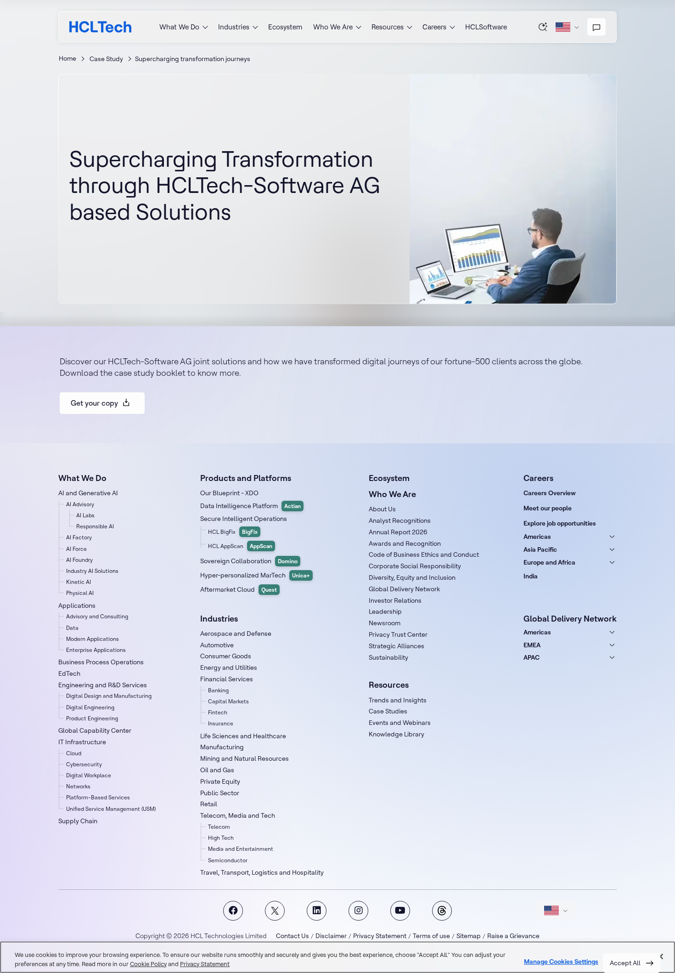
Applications (77, 605)
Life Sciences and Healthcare (243, 736)
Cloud (73, 753)
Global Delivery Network (404, 589)
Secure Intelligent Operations (243, 519)
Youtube (400, 911)
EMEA (531, 645)
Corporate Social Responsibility (415, 566)
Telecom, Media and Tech (237, 815)
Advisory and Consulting (97, 616)
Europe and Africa (549, 562)
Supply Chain (77, 821)
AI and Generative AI (88, 493)
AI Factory (79, 537)
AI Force (76, 548)
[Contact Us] (596, 27)
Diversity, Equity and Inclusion (412, 577)
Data (72, 627)
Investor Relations (395, 600)
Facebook (233, 911)
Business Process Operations (101, 662)
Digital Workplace (88, 775)
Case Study (106, 59)
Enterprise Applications (96, 649)
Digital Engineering (90, 707)
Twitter (275, 911)
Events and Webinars (400, 722)
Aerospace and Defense (235, 633)
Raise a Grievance (513, 936)
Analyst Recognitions (400, 520)
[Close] (660, 956)
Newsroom (384, 623)
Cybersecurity (84, 764)
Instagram (358, 911)
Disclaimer (331, 936)
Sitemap (468, 936)
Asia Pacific (540, 549)
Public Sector (219, 793)
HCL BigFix (233, 531)
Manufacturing (222, 747)
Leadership (385, 611)
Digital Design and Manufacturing (109, 695)
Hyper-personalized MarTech (255, 575)
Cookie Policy (148, 963)
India (530, 576)
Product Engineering (92, 718)
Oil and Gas (217, 770)
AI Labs (85, 515)
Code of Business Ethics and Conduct (424, 554)
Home (67, 58)
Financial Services (226, 679)
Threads (442, 911)
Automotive (217, 645)
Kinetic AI (78, 581)
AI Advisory (80, 504)
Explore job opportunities (559, 523)
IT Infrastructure (82, 742)
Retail (208, 804)
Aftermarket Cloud (238, 589)
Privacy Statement (379, 936)
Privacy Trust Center (398, 634)
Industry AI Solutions (92, 570)
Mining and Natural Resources (244, 758)
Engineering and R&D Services (102, 685)
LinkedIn (316, 911)
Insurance (220, 723)
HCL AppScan (240, 546)
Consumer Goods (225, 656)
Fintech (217, 712)
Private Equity (220, 781)
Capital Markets (228, 701)
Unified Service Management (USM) (111, 808)
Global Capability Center (94, 730)
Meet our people (547, 508)
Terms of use (431, 936)
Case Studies (388, 711)
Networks (78, 786)
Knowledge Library (396, 734)
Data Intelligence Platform (250, 506)
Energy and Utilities (228, 667)
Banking (218, 690)
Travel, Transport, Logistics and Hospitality (262, 872)
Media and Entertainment (240, 848)
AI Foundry (79, 559)
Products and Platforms (245, 478)
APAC (531, 657)
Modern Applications (92, 638)
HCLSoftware (486, 27)
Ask (543, 26)
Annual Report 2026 (398, 532)
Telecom (219, 826)
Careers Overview (549, 493)
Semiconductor (228, 860)
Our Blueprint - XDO (229, 493)
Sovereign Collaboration (249, 561)
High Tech (221, 837)
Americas (537, 536)
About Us (382, 509)
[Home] (100, 27)
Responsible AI (95, 526)
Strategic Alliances (396, 646)
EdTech (69, 673)
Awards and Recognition (405, 543)
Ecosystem (285, 27)
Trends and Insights (398, 700)
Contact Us (292, 936)
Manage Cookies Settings (561, 962)
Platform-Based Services (98, 797)
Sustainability (388, 657)
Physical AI (80, 592)
